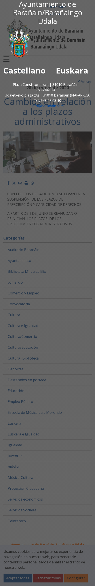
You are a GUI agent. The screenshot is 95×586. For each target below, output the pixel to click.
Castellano (24, 70)
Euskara (72, 70)
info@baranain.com (47, 105)
